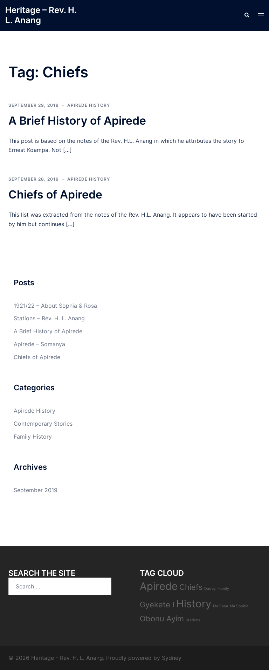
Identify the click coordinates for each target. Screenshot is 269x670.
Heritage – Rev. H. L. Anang (40, 15)
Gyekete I (157, 604)
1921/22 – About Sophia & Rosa (55, 305)
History (193, 604)
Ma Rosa (220, 606)
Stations (193, 620)
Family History (33, 436)
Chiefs (190, 587)
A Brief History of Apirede (77, 120)
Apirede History (88, 105)
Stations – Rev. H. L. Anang (49, 318)
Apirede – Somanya (39, 344)
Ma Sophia (239, 606)
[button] (246, 15)
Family (223, 588)
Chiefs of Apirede (55, 194)
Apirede (159, 586)
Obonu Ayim (162, 618)
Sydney (171, 657)
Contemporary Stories (43, 423)
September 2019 (35, 490)
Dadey (210, 588)
